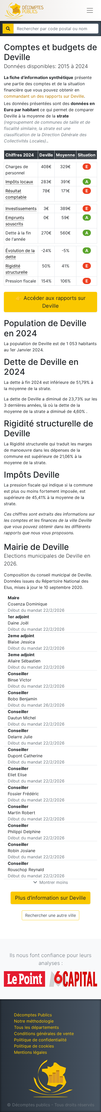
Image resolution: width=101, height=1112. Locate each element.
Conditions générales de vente (44, 1033)
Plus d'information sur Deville (50, 898)
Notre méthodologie (34, 1021)
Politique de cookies (34, 1046)
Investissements (21, 208)
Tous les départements (36, 1027)
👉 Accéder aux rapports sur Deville (50, 302)
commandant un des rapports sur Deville (44, 96)
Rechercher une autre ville (50, 915)
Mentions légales (30, 1052)
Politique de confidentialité (40, 1039)
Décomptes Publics (33, 1014)
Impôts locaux (19, 181)
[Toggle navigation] (90, 10)
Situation (87, 154)
